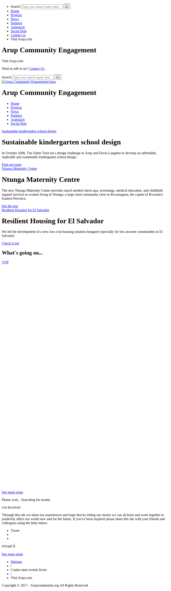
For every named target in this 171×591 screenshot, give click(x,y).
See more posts (12, 492)
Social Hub (18, 31)
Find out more (12, 164)
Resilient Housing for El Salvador (25, 210)
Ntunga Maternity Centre (19, 168)
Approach (18, 27)
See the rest (10, 206)
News (15, 19)
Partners (16, 23)
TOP (5, 262)
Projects (16, 15)
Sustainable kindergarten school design (29, 131)
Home (15, 11)
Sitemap (16, 562)
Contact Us (37, 68)
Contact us (18, 35)
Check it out (10, 243)
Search (15, 6)
